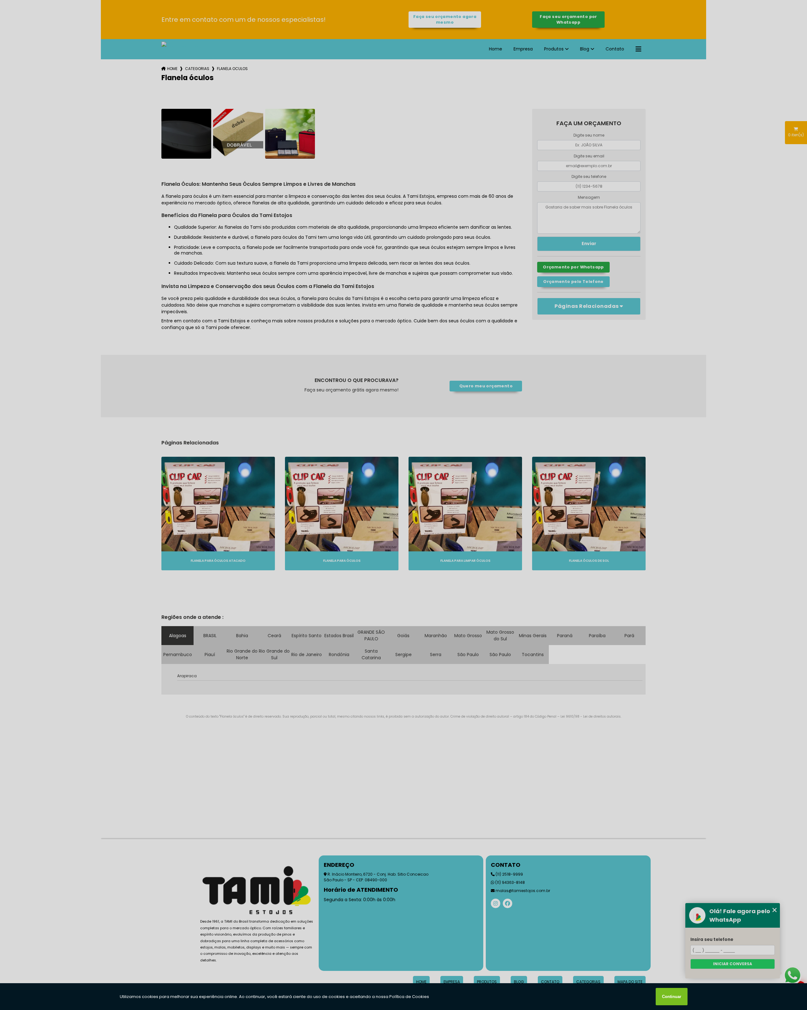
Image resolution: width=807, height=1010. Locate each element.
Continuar (671, 996)
